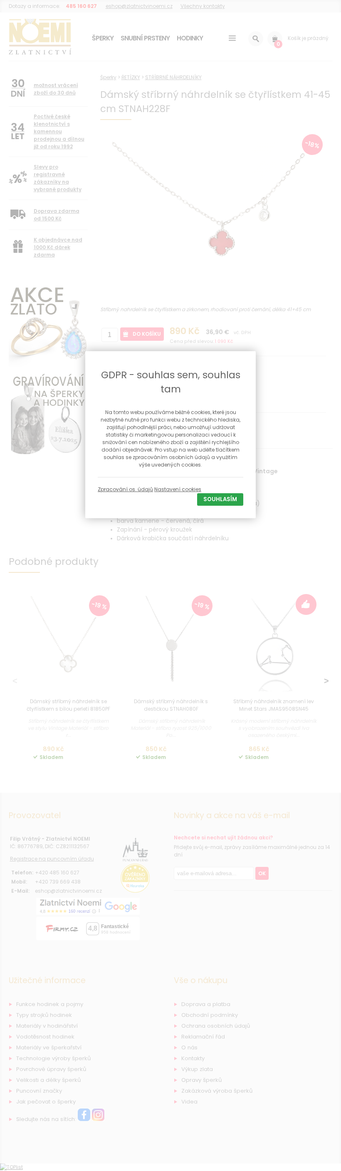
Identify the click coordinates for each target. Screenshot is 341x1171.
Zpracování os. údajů (125, 489)
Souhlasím (220, 499)
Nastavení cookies (177, 489)
